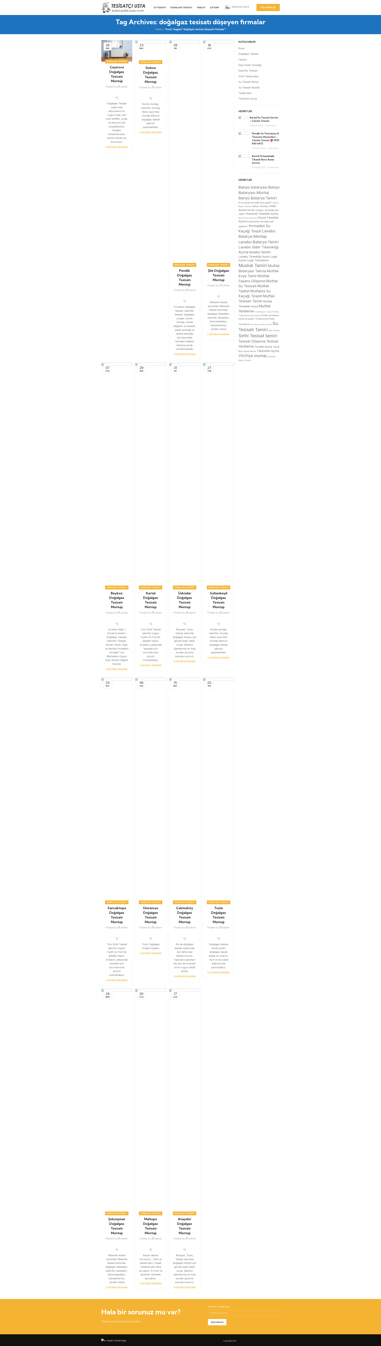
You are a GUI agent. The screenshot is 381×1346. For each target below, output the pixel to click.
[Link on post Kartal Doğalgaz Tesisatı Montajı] (150, 475)
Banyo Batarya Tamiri (257, 198)
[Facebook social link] (109, 93)
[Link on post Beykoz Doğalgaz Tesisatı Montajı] (116, 475)
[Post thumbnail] (242, 121)
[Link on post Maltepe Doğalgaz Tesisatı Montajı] (150, 1101)
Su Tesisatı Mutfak (249, 87)
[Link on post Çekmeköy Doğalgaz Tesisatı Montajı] (184, 790)
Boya (241, 48)
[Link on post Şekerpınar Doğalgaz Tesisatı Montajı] (116, 1101)
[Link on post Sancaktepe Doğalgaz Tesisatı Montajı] (116, 790)
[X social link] (113, 93)
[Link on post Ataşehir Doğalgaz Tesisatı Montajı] (184, 1101)
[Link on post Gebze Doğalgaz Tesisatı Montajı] (150, 51)
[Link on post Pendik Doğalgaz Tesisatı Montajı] (184, 152)
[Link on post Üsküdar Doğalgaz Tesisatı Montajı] (184, 475)
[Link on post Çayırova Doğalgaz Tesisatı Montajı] (116, 51)
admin (124, 86)
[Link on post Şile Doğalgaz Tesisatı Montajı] (218, 152)
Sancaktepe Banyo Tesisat (261, 324)
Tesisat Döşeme (252, 341)
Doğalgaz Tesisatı (117, 61)
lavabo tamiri (260, 252)
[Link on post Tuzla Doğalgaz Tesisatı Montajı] (218, 790)
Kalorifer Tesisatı (247, 70)
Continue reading (117, 147)
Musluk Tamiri (252, 265)
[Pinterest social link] (117, 93)
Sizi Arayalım (268, 7)
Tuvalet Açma (263, 346)
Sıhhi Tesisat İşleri (248, 76)
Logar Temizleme (258, 260)
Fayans (242, 59)
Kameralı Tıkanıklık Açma (262, 213)
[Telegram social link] (124, 93)
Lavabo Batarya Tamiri (258, 242)
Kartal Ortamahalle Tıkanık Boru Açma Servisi (263, 159)
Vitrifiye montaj (252, 355)
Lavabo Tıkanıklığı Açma (253, 256)
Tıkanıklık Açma (247, 98)
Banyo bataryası (253, 187)
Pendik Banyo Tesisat (263, 312)
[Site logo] (123, 7)
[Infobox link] (237, 7)
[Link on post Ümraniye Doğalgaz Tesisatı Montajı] (150, 790)
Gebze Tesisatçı (260, 206)
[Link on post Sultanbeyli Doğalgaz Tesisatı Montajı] (218, 475)
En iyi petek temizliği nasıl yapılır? (255, 202)
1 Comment (270, 125)
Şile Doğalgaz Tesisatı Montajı (218, 275)
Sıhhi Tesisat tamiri (257, 335)
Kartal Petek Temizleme (247, 218)
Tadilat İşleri (245, 93)
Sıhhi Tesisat (274, 330)
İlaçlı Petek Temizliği (249, 65)
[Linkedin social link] (120, 93)
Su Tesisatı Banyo (248, 81)
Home (158, 29)
